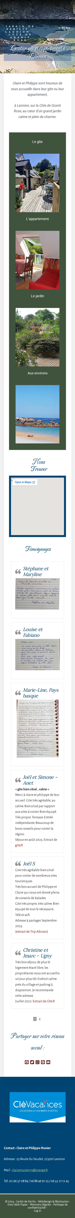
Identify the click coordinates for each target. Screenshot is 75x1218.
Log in (37, 1210)
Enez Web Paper (18, 1204)
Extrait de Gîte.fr (44, 1001)
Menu (66, 28)
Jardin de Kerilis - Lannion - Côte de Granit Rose (20, 33)
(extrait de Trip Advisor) (31, 931)
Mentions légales (40, 1204)
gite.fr (19, 845)
